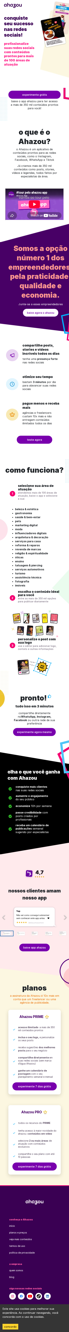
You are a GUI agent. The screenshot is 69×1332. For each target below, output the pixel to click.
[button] (34, 917)
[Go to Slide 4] (48, 933)
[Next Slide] (65, 917)
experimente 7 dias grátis (34, 1086)
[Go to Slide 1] (7, 933)
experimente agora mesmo (34, 732)
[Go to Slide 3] (34, 933)
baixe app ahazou (34, 947)
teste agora (34, 439)
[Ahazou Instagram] (12, 1296)
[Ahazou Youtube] (30, 1296)
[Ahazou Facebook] (21, 1296)
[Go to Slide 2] (20, 933)
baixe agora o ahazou (40, 312)
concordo (10, 1326)
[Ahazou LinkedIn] (47, 1296)
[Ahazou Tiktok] (38, 1296)
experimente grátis (34, 94)
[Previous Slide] (3, 917)
